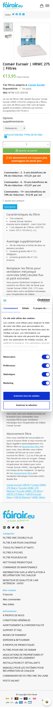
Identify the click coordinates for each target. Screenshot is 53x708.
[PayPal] (12, 698)
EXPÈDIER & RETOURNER (16, 640)
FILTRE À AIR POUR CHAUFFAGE (19, 542)
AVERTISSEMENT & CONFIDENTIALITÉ (23, 625)
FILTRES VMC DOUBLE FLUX (18, 537)
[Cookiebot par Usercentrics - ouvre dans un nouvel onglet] (38, 300)
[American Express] (21, 702)
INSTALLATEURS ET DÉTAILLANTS (21, 662)
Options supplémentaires (13, 119)
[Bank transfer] (7, 702)
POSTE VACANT (11, 680)
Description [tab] (10, 206)
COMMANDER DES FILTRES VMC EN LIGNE (25, 675)
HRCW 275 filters (15, 494)
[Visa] (21, 698)
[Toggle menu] (47, 6)
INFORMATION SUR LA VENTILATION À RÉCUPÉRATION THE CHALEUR (24, 574)
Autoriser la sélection (26, 405)
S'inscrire (8, 594)
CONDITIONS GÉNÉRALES (16, 620)
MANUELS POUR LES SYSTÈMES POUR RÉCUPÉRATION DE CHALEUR (23, 669)
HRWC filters (38, 497)
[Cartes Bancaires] (30, 702)
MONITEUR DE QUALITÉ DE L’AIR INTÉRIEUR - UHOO (20, 582)
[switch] (46, 365)
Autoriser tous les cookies (26, 396)
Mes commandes (12, 599)
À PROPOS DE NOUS (13, 615)
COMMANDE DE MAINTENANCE (20, 567)
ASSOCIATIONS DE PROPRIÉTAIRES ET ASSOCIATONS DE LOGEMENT (23, 656)
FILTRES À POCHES (13, 552)
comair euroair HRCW (18, 484)
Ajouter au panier (28, 150)
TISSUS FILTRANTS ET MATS (18, 547)
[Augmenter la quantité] (47, 144)
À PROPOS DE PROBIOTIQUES (18, 644)
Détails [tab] (25, 308)
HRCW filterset (22, 497)
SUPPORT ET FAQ (12, 630)
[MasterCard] (16, 698)
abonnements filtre (23, 473)
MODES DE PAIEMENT (15, 635)
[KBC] (16, 702)
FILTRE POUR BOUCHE (15, 557)
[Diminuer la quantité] (5, 144)
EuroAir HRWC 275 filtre (29, 491)
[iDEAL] (7, 698)
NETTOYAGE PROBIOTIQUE (17, 562)
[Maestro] (25, 698)
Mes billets (8, 604)
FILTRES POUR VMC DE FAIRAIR (19, 649)
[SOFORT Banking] (34, 698)
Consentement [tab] (10, 308)
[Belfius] (12, 702)
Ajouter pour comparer (14, 200)
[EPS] (25, 702)
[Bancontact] (30, 698)
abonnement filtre (31, 446)
